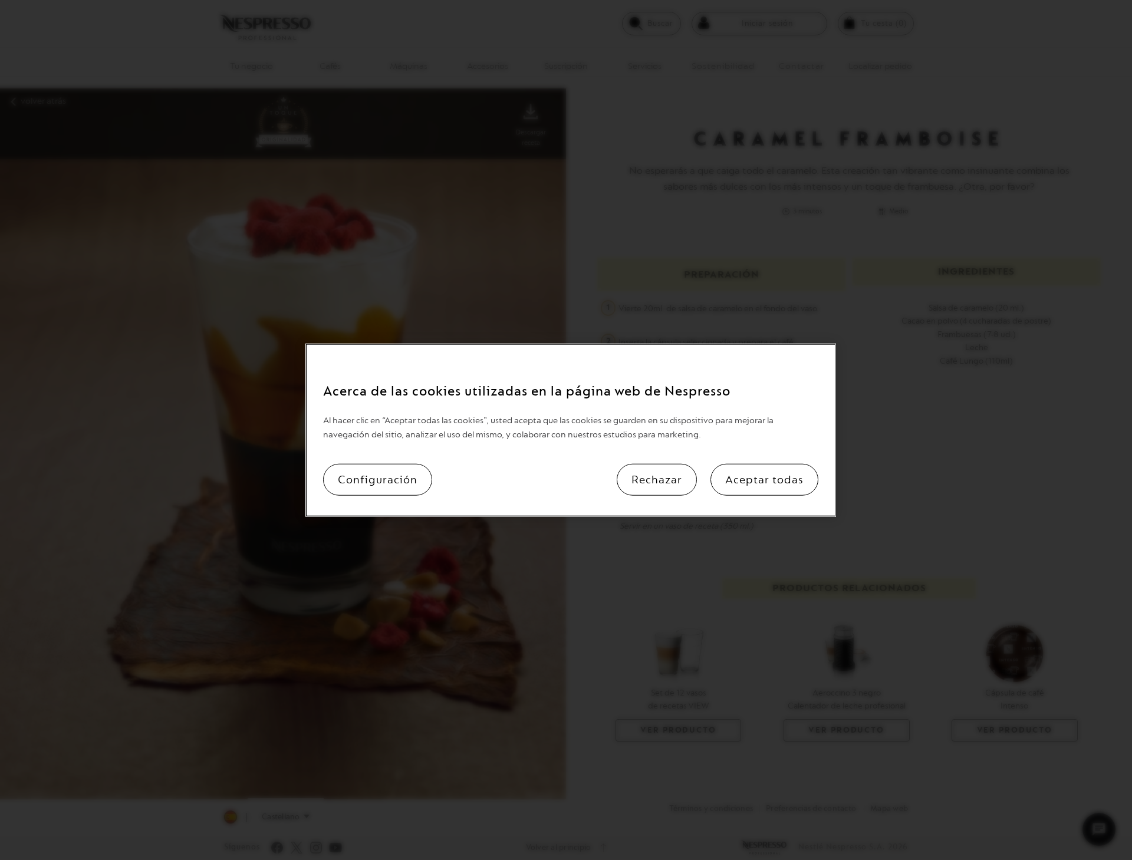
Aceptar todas (764, 480)
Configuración (377, 480)
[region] (570, 430)
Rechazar (656, 480)
